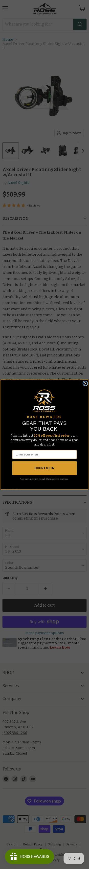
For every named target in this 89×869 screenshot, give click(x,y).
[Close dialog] (85, 383)
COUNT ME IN (44, 468)
